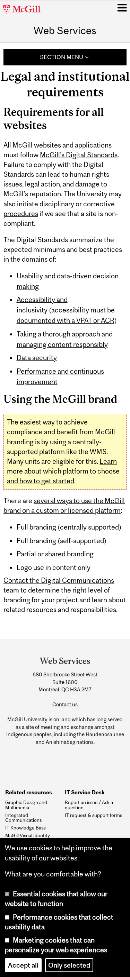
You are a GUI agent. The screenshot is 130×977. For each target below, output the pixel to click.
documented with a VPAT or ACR (65, 320)
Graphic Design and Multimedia (26, 805)
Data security (37, 358)
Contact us (65, 704)
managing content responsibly (62, 344)
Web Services (65, 30)
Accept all (23, 965)
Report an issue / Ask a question (89, 805)
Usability (30, 276)
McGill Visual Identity (27, 835)
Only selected (69, 965)
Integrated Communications (23, 818)
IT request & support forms (93, 815)
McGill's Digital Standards (79, 155)
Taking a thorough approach (58, 334)
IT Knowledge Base (25, 827)
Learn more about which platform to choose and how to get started (63, 471)
